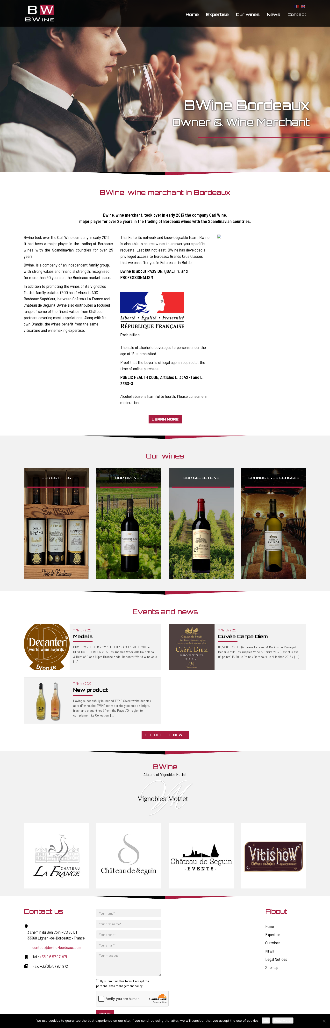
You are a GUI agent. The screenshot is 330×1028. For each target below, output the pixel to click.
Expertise (217, 14)
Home (192, 14)
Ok (266, 1020)
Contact (296, 14)
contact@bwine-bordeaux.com (56, 947)
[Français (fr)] (296, 6)
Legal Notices (276, 959)
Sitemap (271, 967)
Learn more (165, 419)
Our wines (248, 14)
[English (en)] (303, 6)
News (273, 14)
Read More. (283, 1020)
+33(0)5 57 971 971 (53, 956)
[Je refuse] (324, 1021)
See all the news (165, 735)
